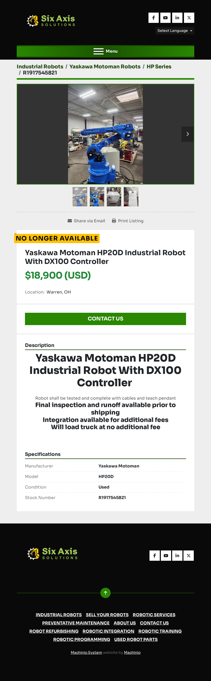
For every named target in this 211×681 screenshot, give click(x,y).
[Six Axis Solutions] (55, 555)
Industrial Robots (59, 615)
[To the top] (105, 593)
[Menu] (98, 51)
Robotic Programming (81, 639)
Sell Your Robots (107, 615)
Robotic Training (160, 631)
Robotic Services (154, 615)
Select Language (172, 30)
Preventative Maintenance (76, 623)
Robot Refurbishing (53, 631)
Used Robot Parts (136, 639)
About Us (125, 623)
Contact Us (105, 319)
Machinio (132, 652)
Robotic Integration (108, 631)
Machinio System (86, 652)
